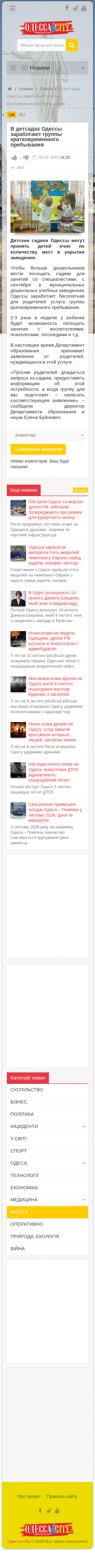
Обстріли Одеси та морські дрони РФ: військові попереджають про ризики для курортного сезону (55, 509)
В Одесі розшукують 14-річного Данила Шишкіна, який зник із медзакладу (54, 598)
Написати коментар (40, 449)
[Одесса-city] (47, 27)
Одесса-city (18, 1541)
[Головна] (10, 88)
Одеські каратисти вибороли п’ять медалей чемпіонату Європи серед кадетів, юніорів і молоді (54, 555)
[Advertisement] (47, 906)
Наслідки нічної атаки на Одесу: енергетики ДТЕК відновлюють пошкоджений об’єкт (53, 772)
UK (11, 114)
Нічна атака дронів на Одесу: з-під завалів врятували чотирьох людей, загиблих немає (52, 732)
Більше (80, 490)
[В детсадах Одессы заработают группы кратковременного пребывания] (47, 207)
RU (22, 114)
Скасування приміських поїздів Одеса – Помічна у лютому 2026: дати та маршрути (55, 812)
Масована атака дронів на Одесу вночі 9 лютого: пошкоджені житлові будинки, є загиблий (55, 686)
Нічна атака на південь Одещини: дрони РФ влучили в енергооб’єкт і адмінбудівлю (53, 641)
